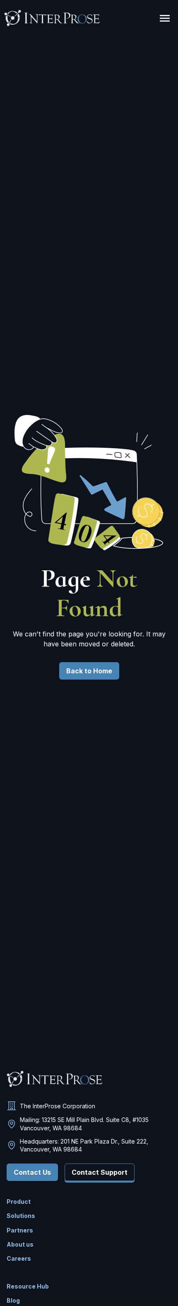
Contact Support (99, 1172)
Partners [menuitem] (20, 1230)
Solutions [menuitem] (21, 1215)
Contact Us (32, 1172)
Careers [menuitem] (19, 1258)
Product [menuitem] (19, 1201)
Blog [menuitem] (13, 1300)
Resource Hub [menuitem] (28, 1286)
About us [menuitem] (20, 1244)
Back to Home (89, 671)
